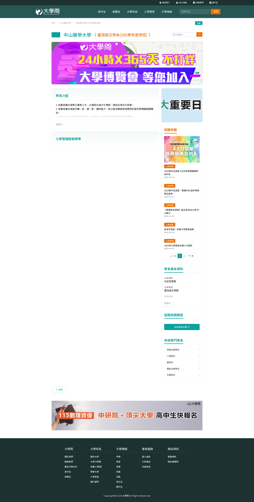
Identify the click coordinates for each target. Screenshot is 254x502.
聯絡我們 (69, 461)
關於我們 (69, 456)
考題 (118, 466)
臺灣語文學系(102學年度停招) (88, 23)
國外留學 (94, 481)
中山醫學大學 (65, 23)
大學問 (125, 495)
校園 (118, 471)
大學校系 (132, 11)
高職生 (116, 11)
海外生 (119, 481)
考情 (118, 456)
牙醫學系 (171, 374)
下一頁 (191, 256)
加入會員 (183, 2)
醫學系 (170, 362)
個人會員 (146, 456)
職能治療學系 (173, 368)
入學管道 (149, 11)
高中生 (102, 11)
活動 (118, 476)
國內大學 (94, 456)
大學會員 (146, 461)
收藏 (199, 23)
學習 (118, 461)
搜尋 (216, 11)
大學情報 (166, 11)
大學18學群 (95, 461)
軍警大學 (94, 471)
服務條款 (172, 456)
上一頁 (173, 256)
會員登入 (166, 2)
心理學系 (171, 356)
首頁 (53, 23)
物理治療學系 (173, 349)
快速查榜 (199, 2)
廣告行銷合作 (71, 466)
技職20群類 (96, 466)
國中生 (215, 2)
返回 (60, 389)
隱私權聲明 (173, 461)
